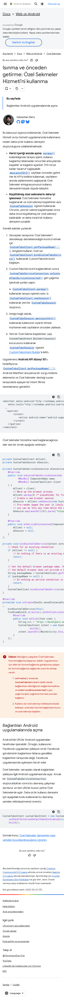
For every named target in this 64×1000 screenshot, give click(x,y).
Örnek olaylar (10, 931)
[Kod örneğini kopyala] (58, 397)
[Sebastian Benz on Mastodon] (23, 123)
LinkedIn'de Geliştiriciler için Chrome (22, 966)
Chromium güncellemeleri (16, 925)
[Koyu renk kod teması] (53, 397)
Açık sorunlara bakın (13, 911)
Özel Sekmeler (53, 53)
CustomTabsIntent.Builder (24, 352)
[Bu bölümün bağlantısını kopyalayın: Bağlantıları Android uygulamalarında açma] (46, 730)
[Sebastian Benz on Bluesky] (27, 123)
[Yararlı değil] (36, 60)
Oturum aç (54, 3)
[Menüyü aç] (5, 4)
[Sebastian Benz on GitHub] (18, 123)
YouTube (7, 960)
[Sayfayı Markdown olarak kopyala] (17, 88)
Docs (7, 14)
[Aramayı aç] (36, 4)
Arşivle (6, 936)
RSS (5, 971)
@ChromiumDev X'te (14, 955)
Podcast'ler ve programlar (16, 941)
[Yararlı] (31, 60)
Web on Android (28, 14)
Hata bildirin (9, 906)
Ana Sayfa (8, 53)
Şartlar (6, 984)
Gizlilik (16, 984)
